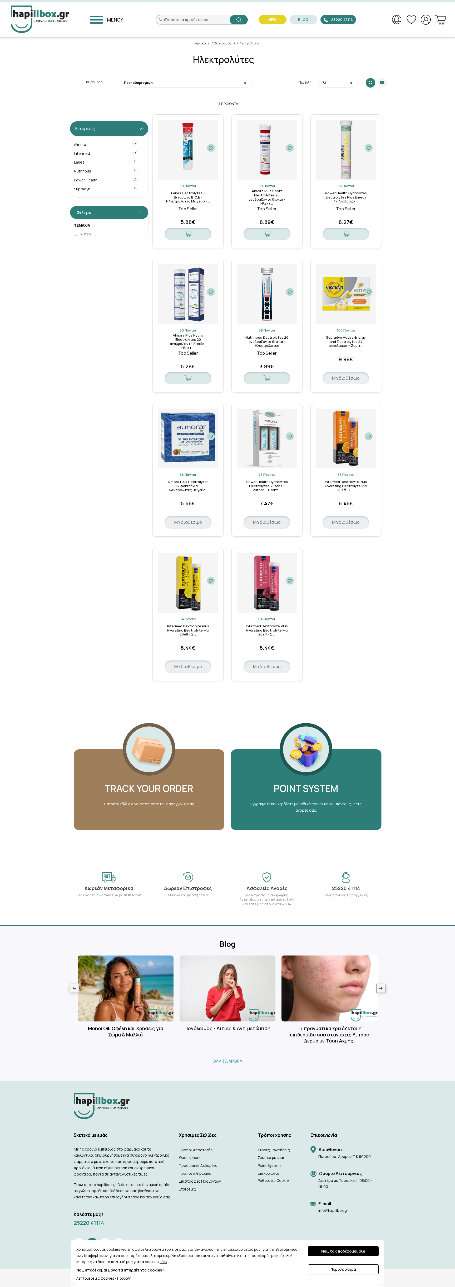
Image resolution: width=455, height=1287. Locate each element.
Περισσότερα (343, 1269)
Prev (74, 988)
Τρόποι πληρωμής (195, 1173)
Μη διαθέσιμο (346, 378)
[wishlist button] (211, 148)
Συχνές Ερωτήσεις (274, 1149)
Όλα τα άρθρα (227, 1061)
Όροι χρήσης (190, 1157)
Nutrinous (106, 171)
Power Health (106, 179)
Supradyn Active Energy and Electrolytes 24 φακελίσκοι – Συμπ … (346, 341)
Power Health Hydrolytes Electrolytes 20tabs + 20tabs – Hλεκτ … (267, 486)
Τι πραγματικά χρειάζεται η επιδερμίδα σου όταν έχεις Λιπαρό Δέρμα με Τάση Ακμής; (329, 1034)
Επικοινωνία (268, 1173)
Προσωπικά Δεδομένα (198, 1165)
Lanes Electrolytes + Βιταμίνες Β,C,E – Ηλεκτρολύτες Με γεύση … (188, 197)
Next (380, 988)
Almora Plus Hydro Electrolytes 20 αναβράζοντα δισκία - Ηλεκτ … (188, 341)
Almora (106, 144)
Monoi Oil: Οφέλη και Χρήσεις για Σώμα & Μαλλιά (125, 1031)
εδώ (163, 1261)
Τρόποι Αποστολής (195, 1149)
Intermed (106, 153)
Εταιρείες (187, 1189)
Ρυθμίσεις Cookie (273, 1180)
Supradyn (106, 188)
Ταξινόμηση (94, 82)
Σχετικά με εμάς (271, 1157)
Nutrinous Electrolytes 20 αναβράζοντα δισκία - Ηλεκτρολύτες (266, 341)
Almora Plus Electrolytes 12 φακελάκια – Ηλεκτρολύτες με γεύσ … (188, 486)
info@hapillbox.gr (333, 1210)
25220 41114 (89, 1222)
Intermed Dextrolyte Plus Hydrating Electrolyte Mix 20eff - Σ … (346, 486)
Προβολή (305, 82)
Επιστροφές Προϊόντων (200, 1181)
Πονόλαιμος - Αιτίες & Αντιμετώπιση (227, 1028)
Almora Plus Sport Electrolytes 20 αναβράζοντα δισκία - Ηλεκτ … (267, 197)
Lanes (106, 162)
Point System (269, 1165)
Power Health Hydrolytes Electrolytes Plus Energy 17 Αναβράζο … (346, 197)
